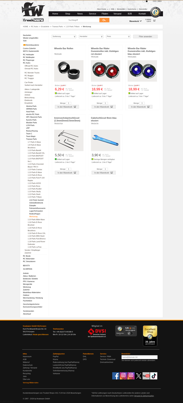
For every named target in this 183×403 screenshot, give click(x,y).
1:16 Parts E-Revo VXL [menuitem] (37, 233)
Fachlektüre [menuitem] (27, 301)
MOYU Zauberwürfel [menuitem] (31, 51)
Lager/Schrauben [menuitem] (36, 211)
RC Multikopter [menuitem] (29, 57)
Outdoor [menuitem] (26, 295)
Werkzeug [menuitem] (33, 217)
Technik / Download (107, 359)
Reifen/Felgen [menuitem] (34, 214)
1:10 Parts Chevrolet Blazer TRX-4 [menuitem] (36, 165)
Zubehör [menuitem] (28, 253)
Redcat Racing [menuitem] (32, 131)
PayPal (55, 357)
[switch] (130, 333)
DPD (85, 359)
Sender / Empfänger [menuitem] (32, 250)
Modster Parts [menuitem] (31, 123)
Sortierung (57, 36)
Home (55, 14)
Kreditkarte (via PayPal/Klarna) (65, 368)
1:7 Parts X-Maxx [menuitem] (34, 142)
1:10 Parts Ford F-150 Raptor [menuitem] (36, 179)
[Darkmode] (147, 1)
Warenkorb (134, 21)
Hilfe (112, 9)
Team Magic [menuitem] (31, 136)
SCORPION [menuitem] (27, 269)
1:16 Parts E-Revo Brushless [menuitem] (35, 229)
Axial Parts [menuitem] (30, 112)
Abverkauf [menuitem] (27, 314)
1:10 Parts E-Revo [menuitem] (35, 175)
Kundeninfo (27, 371)
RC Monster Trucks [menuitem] (32, 73)
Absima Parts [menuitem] (31, 106)
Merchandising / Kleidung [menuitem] (33, 298)
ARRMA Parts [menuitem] (31, 109)
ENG (155, 1)
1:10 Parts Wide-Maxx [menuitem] (36, 220)
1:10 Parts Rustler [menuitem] (35, 189)
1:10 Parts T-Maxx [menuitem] (35, 197)
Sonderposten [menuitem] (28, 311)
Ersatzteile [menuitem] (29, 103)
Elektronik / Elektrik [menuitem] (30, 279)
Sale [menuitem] (25, 41)
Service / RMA (105, 357)
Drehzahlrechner (106, 362)
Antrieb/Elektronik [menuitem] (36, 203)
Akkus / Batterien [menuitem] (29, 276)
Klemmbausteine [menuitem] (32, 45)
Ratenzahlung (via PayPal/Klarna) (66, 362)
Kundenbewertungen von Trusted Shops (38, 393)
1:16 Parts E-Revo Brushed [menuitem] (35, 223)
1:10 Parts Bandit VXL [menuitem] (36, 153)
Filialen (105, 14)
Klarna (55, 359)
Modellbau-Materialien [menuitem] (32, 292)
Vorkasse (56, 374)
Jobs (25, 376)
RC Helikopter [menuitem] (28, 55)
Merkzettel (121, 9)
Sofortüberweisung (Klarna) (63, 371)
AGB (24, 359)
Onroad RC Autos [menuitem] (31, 69)
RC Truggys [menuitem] (29, 78)
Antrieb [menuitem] (27, 95)
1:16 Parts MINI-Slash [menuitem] (36, 236)
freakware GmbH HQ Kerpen (34, 326)
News (80, 14)
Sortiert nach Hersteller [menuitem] (33, 85)
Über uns (26, 379)
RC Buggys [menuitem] (29, 76)
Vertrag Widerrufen (30, 383)
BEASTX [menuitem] (26, 266)
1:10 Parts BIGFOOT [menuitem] (35, 156)
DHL (84, 357)
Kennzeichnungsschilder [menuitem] (32, 307)
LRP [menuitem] (28, 128)
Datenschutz (28, 365)
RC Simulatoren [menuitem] (29, 261)
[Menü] (135, 327)
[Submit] (104, 20)
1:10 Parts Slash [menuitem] (34, 194)
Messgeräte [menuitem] (27, 284)
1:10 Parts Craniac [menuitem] (35, 170)
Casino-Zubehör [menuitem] (29, 48)
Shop (67, 14)
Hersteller (83, 36)
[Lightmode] (144, 1)
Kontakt (142, 14)
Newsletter (143, 9)
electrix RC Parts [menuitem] (32, 114)
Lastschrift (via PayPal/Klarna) (64, 365)
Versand (117, 14)
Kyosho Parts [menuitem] (31, 120)
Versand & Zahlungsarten (144, 396)
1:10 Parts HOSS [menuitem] (34, 183)
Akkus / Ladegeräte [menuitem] (32, 89)
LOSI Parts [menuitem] (30, 125)
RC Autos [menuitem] (26, 63)
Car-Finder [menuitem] (29, 82)
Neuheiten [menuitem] (27, 35)
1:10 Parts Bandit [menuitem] (34, 150)
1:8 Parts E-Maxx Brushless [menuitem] (34, 146)
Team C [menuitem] (29, 134)
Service (92, 14)
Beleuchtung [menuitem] (29, 98)
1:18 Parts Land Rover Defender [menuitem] (36, 243)
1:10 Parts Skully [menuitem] (34, 192)
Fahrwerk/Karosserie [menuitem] (37, 208)
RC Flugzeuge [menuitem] (28, 60)
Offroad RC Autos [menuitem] (31, 66)
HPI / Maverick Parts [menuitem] (34, 117)
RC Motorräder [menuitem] (29, 259)
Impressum (27, 357)
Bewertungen (76, 393)
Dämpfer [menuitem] (32, 206)
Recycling (27, 374)
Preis (109, 36)
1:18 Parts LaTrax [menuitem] (34, 247)
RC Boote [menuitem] (27, 256)
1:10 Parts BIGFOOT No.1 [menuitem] (35, 160)
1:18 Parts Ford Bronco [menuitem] (37, 239)
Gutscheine (132, 9)
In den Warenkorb (65, 107)
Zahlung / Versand (30, 368)
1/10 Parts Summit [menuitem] (36, 200)
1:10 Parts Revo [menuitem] (34, 186)
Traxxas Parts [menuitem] (31, 139)
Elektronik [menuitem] (28, 100)
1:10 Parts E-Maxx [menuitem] (35, 172)
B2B (130, 14)
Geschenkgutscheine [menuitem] (31, 304)
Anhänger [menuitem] (28, 92)
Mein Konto (101, 9)
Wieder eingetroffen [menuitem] (30, 38)
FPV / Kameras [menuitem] (29, 281)
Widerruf (26, 362)
